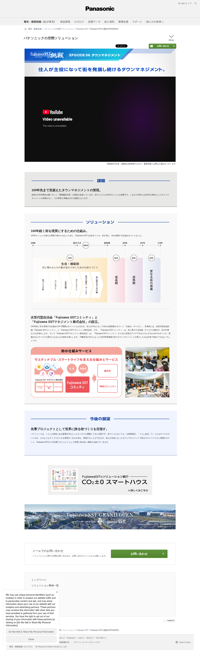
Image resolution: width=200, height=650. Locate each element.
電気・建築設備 (34, 29)
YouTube (58, 637)
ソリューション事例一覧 (45, 585)
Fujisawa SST (82, 29)
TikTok (89, 637)
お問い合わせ (163, 46)
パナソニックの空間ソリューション (59, 29)
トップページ (38, 580)
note (80, 637)
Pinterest (70, 637)
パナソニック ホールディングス (86, 642)
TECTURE (100, 637)
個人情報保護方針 (62, 642)
